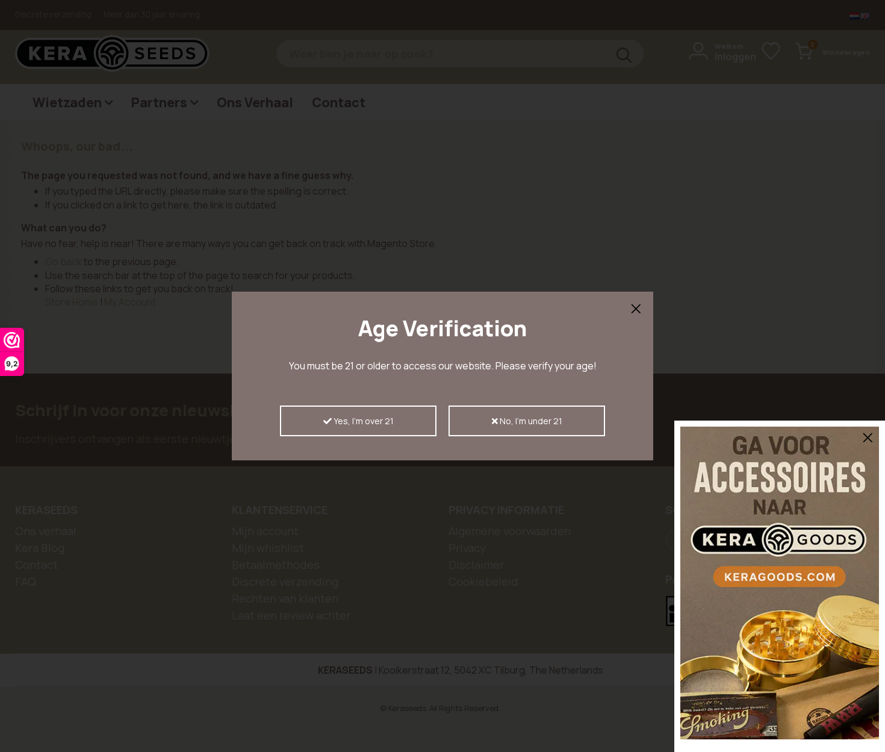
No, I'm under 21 (530, 421)
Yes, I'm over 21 (363, 421)
